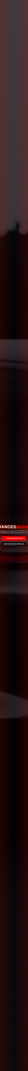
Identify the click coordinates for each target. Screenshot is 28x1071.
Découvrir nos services (14, 544)
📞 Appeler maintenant (14, 538)
